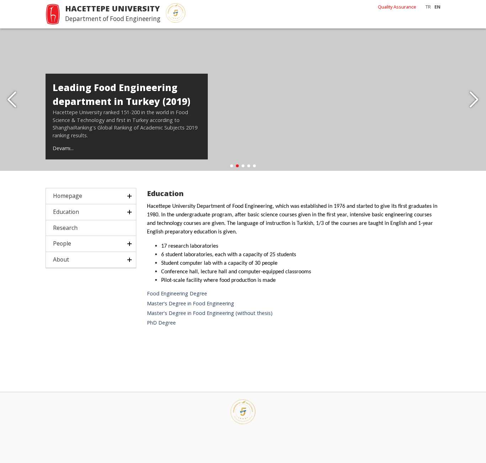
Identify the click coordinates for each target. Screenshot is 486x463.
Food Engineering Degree (177, 293)
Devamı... (63, 148)
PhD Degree (161, 322)
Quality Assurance (397, 7)
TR (428, 7)
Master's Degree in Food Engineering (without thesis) (210, 313)
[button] (474, 99)
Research (65, 228)
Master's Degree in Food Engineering (190, 303)
